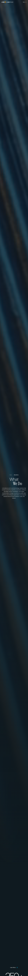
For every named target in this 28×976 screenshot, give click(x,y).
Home (11, 474)
